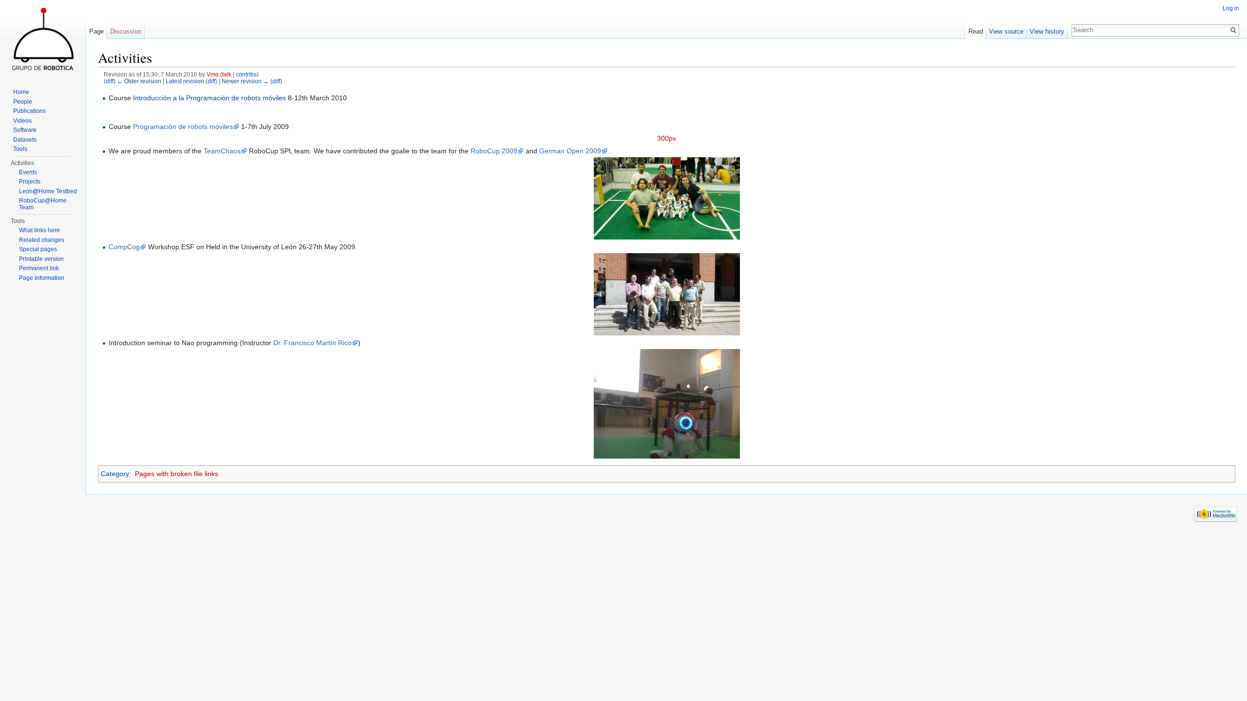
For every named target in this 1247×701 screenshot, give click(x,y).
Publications (29, 111)
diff (109, 81)
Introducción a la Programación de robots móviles (209, 98)
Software (25, 130)
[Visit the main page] (43, 39)
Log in (1231, 8)
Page (96, 31)
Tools (20, 149)
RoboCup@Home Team (43, 204)
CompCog (124, 247)
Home (21, 92)
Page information (41, 278)
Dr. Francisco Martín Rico (312, 343)
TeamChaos (222, 151)
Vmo (213, 74)
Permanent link (39, 268)
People (22, 101)
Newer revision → (245, 81)
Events (28, 172)
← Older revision (139, 81)
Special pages (38, 249)
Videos (22, 120)
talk (226, 74)
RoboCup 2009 (494, 151)
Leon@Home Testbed (48, 191)
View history (1047, 31)
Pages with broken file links (176, 474)
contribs (246, 74)
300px (666, 138)
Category (115, 474)
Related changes (41, 240)
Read (975, 31)
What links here (39, 230)
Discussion (125, 31)
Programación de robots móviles (183, 126)
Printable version (41, 259)
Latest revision (185, 81)
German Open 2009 (570, 151)
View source (1006, 31)
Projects (29, 181)
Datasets (25, 139)
